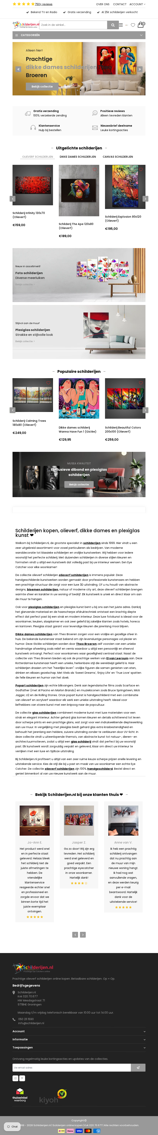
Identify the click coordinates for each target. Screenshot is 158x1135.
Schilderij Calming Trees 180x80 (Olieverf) (29, 423)
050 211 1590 (26, 1019)
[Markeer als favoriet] (48, 169)
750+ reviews (43, 4)
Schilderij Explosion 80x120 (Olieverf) (123, 219)
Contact (120, 4)
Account (136, 4)
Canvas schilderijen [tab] (118, 157)
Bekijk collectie (42, 94)
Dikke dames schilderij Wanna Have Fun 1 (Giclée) (77, 430)
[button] (77, 90)
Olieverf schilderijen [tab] (37, 157)
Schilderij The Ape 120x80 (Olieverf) (76, 226)
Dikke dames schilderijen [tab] (78, 157)
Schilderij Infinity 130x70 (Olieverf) (29, 215)
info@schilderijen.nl (31, 1023)
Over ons (102, 4)
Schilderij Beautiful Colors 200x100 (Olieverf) (123, 430)
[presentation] (18, 69)
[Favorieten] (133, 25)
